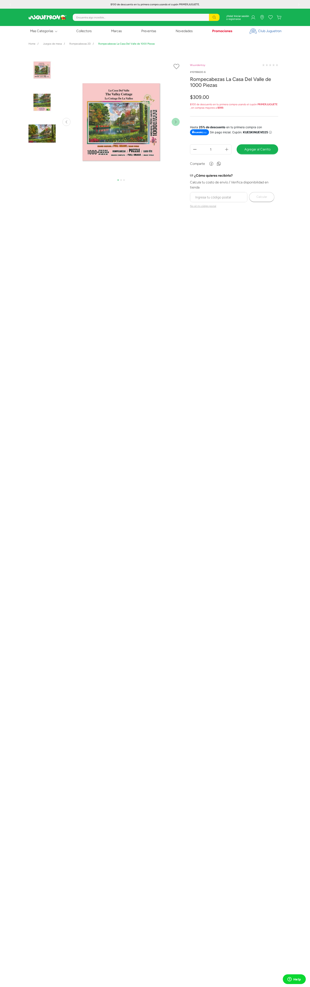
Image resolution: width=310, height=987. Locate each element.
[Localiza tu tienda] (262, 17)
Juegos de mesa (52, 43)
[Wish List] (270, 17)
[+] (226, 149)
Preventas (148, 31)
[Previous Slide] (11, 4)
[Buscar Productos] (214, 17)
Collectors (84, 31)
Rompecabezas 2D (80, 43)
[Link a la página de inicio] (31, 43)
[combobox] (146, 17)
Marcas (116, 31)
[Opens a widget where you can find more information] (294, 979)
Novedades (184, 31)
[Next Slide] (299, 4)
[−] (194, 149)
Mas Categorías (41, 31)
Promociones (222, 31)
